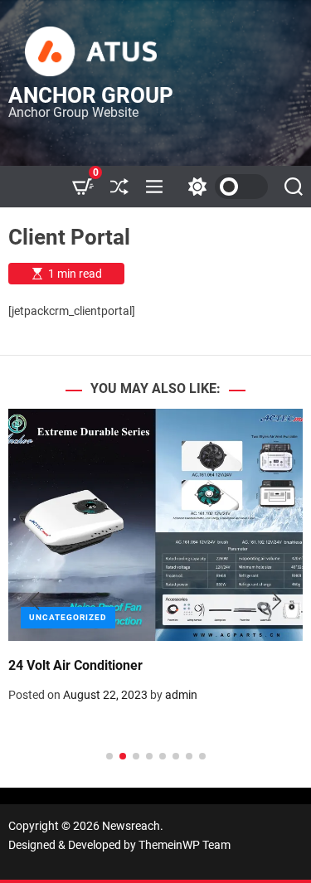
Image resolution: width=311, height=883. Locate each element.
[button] (34, 601)
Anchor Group (90, 95)
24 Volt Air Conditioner (75, 665)
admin (181, 694)
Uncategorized (68, 617)
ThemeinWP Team (184, 844)
